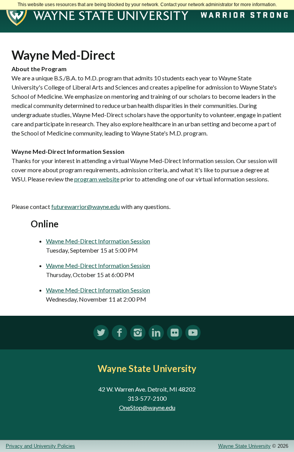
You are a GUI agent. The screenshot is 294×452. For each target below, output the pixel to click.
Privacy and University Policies (40, 446)
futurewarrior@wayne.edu (85, 206)
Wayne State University (244, 446)
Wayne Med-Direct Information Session (98, 241)
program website (96, 179)
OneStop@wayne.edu (147, 407)
